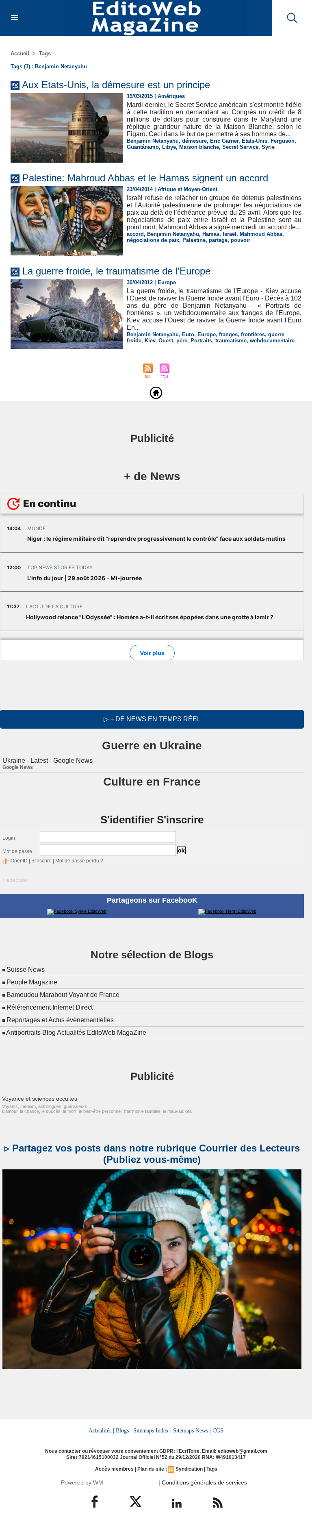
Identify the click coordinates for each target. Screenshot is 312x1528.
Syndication (189, 1469)
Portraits (201, 340)
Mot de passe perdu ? (79, 861)
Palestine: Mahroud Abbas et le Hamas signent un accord (145, 177)
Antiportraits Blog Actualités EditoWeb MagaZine (76, 1032)
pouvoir (240, 240)
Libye (169, 147)
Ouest (165, 340)
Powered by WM (82, 1482)
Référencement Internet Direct (49, 1007)
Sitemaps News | (192, 1430)
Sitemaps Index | (152, 1430)
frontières (253, 334)
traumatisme (231, 340)
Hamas (210, 234)
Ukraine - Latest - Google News (47, 760)
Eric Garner (224, 141)
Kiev (150, 340)
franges (228, 334)
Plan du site (150, 1469)
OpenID (19, 861)
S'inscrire (41, 861)
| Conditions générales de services (202, 1482)
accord (135, 234)
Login (8, 838)
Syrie (268, 147)
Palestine (194, 240)
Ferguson (283, 141)
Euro (188, 334)
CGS (217, 1430)
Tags (45, 53)
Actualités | (101, 1430)
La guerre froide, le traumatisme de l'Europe (116, 271)
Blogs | (124, 1430)
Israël (229, 234)
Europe (206, 334)
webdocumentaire (272, 340)
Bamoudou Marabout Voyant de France (62, 994)
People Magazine (31, 982)
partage (218, 240)
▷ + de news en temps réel (152, 719)
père (181, 340)
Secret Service (240, 147)
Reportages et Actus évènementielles (60, 1019)
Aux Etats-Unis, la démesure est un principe (116, 84)
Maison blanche (199, 147)
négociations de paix (153, 240)
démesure (194, 141)
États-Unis (254, 141)
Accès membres (114, 1469)
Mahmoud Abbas (261, 234)
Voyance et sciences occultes (39, 1098)
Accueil (20, 53)
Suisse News (25, 969)
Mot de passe (17, 851)
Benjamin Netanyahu (153, 141)
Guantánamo (143, 147)
